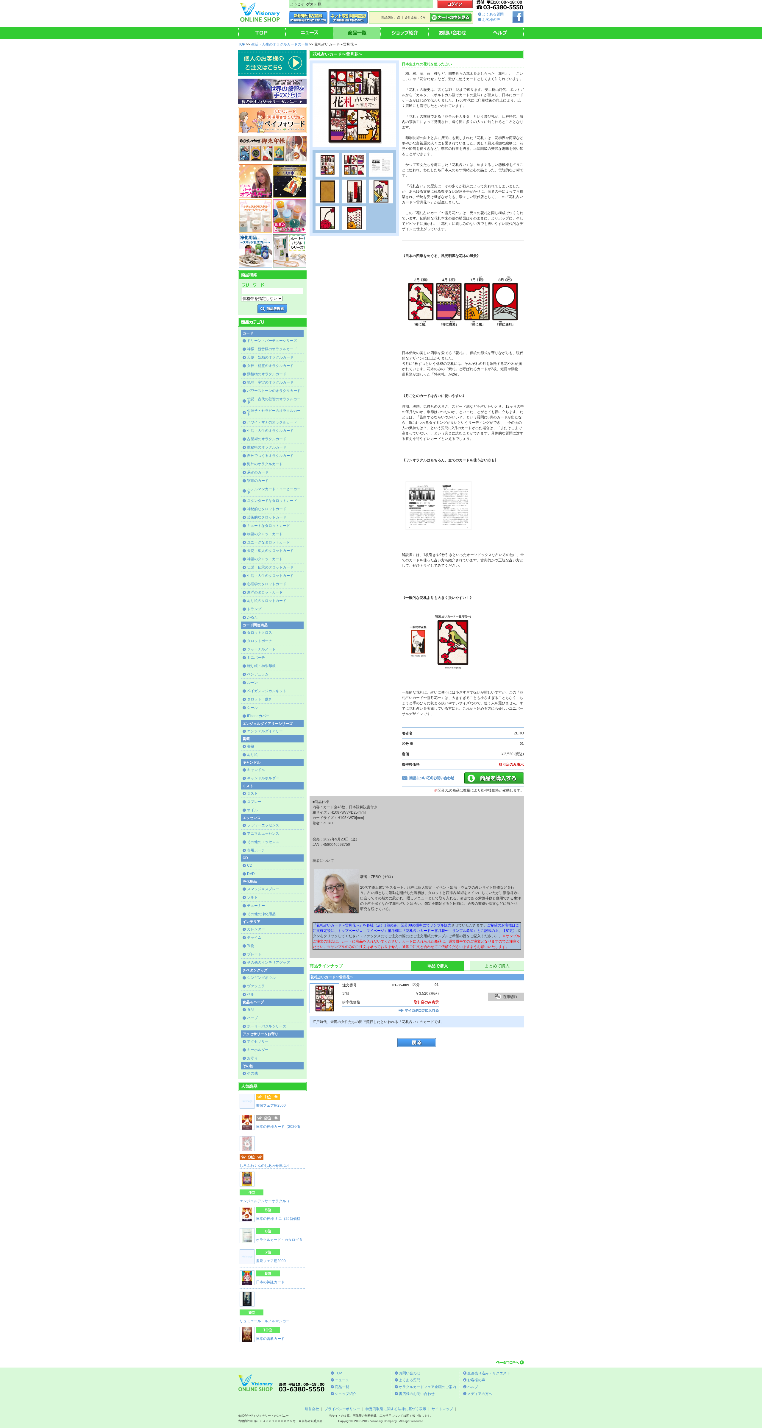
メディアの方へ (479, 1394)
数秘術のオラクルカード (266, 447)
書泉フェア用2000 (271, 1261)
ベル (250, 994)
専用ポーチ (256, 850)
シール (252, 708)
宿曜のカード (257, 481)
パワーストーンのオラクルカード (274, 391)
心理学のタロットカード (266, 584)
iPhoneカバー (258, 716)
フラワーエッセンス (263, 825)
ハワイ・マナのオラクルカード (272, 422)
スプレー (254, 802)
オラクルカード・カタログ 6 (279, 1240)
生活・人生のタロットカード (270, 576)
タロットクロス (259, 632)
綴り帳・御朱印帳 (261, 666)
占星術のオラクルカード (266, 439)
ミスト (252, 793)
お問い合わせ (409, 1373)
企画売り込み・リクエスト (488, 1373)
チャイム (254, 937)
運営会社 (312, 1409)
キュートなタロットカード (268, 526)
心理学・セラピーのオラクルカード (274, 412)
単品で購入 (437, 965)
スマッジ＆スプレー (263, 889)
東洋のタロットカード (265, 592)
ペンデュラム (257, 674)
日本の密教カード (270, 1339)
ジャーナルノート (261, 649)
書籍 (250, 746)
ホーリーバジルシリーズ (266, 1026)
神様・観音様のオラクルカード (272, 349)
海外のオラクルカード (265, 464)
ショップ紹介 (345, 1394)
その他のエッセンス (263, 842)
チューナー (256, 906)
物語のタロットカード (265, 534)
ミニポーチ (256, 657)
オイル (252, 810)
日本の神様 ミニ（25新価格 (278, 1219)
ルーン (252, 682)
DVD (251, 874)
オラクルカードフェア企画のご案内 (427, 1387)
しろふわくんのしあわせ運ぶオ (265, 1166)
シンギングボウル (261, 978)
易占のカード (257, 472)
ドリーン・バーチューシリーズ (272, 341)
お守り (252, 1058)
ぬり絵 (252, 755)
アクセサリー (257, 1041)
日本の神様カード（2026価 (278, 1127)
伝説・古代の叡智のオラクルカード (274, 400)
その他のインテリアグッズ (268, 962)
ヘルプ (472, 1387)
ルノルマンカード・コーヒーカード (274, 490)
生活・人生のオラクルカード (270, 431)
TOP (241, 44)
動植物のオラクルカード (266, 374)
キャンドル (256, 770)
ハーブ (252, 1018)
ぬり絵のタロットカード (266, 601)
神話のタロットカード (265, 559)
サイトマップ (442, 1409)
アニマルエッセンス (263, 833)
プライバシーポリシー (342, 1409)
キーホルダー (257, 1050)
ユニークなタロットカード (268, 542)
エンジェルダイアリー (265, 731)
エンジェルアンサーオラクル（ (265, 1201)
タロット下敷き (259, 699)
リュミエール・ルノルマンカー (265, 1321)
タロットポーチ (259, 641)
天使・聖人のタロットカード (270, 551)
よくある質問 (493, 14)
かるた (252, 617)
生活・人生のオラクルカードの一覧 (279, 44)
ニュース (342, 1380)
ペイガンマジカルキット (266, 691)
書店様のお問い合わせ (417, 1394)
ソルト (252, 897)
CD (249, 865)
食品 (250, 1009)
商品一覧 (342, 1387)
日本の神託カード (270, 1282)
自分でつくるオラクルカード (270, 456)
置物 (250, 946)
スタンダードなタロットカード (272, 501)
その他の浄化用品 (261, 914)
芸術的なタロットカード (266, 517)
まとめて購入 (497, 965)
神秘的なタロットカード (266, 509)
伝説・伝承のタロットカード (270, 567)
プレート (254, 954)
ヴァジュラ (256, 986)
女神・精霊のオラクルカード (270, 366)
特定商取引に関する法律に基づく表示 (396, 1409)
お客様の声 (491, 20)
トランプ (254, 609)
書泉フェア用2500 (271, 1105)
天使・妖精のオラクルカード (270, 357)
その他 (252, 1073)
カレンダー (256, 929)
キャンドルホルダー (263, 778)
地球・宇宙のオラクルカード (270, 382)
